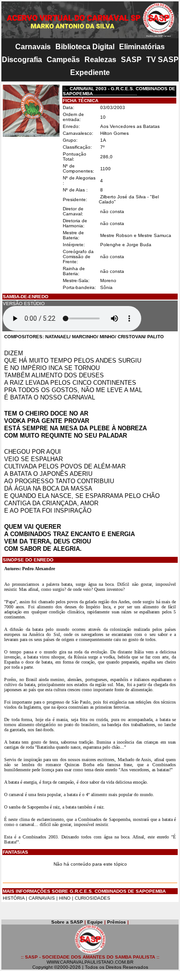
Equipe (95, 922)
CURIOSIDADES (92, 898)
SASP (131, 60)
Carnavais (33, 47)
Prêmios (116, 922)
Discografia (22, 60)
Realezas (100, 60)
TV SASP (162, 60)
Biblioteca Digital (84, 47)
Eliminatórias (142, 47)
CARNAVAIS (42, 898)
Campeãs (63, 60)
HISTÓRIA (13, 898)
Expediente (90, 72)
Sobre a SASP (67, 922)
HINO (65, 898)
